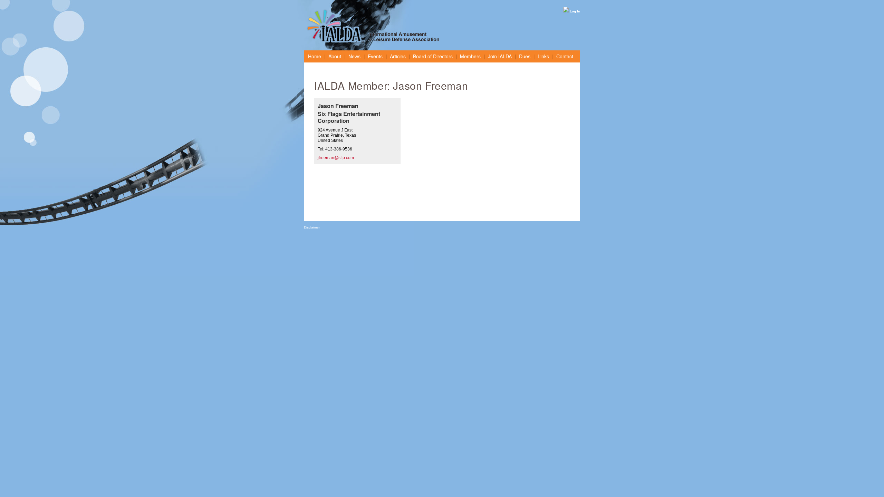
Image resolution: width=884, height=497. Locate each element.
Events (375, 56)
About (334, 56)
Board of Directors (433, 56)
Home (314, 56)
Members (470, 56)
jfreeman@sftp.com (336, 157)
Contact (564, 56)
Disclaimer (312, 227)
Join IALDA (500, 56)
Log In (574, 11)
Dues (524, 56)
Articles (398, 56)
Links (543, 56)
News (354, 56)
